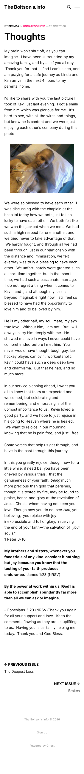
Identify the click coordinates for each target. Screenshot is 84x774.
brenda (13, 26)
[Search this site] (69, 7)
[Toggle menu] (77, 7)
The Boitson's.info (24, 7)
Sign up (42, 732)
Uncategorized (34, 26)
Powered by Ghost (42, 745)
